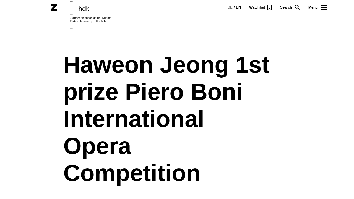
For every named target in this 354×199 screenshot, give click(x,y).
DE (230, 7)
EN (238, 7)
